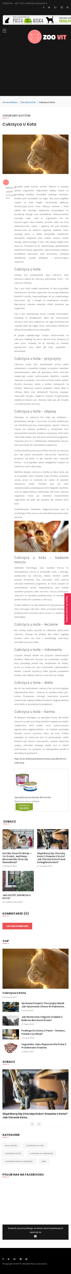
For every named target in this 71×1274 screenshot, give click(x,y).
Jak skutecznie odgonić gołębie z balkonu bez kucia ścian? (42, 1018)
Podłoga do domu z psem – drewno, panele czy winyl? (43, 1032)
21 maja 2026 (27, 1024)
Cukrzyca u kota (14, 993)
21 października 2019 (12, 902)
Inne (44, 1161)
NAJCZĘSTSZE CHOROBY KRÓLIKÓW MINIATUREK (26, 1115)
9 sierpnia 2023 (9, 866)
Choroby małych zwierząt (19, 1161)
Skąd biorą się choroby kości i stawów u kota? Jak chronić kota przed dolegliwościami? (51, 858)
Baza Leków (11, 1145)
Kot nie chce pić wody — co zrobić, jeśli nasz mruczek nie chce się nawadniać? (17, 858)
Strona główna (9, 102)
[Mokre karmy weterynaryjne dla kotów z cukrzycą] (24, 807)
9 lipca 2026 (27, 1010)
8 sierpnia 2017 (9, 997)
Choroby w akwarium (41, 1153)
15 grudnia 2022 (45, 866)
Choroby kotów (28, 102)
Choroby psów (13, 1153)
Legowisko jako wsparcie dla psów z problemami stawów (43, 1046)
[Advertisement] (35, 72)
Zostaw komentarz (17, 926)
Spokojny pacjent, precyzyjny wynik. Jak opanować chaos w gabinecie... (43, 1005)
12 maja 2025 (27, 1051)
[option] (35, 1094)
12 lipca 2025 (28, 1038)
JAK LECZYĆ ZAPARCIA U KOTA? (16, 897)
